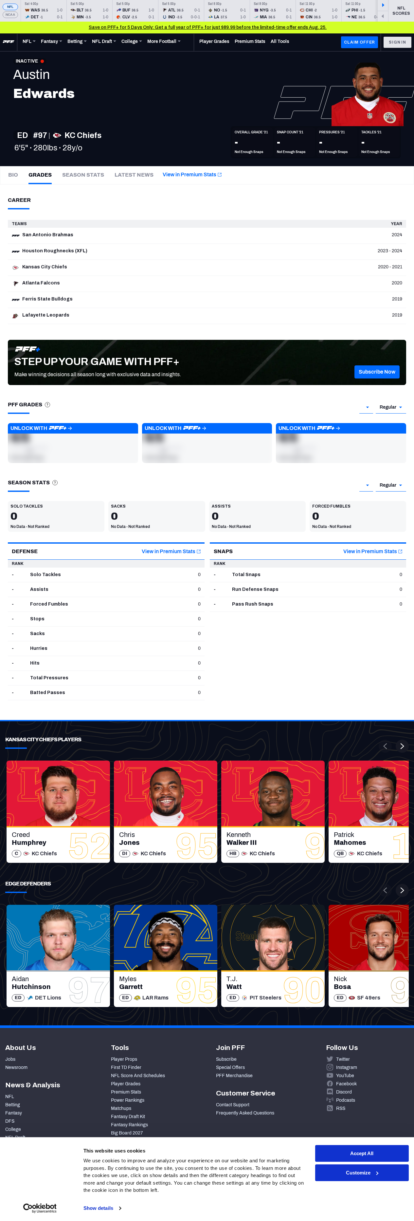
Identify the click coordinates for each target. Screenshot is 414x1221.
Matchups (121, 1108)
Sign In (397, 42)
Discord (344, 1092)
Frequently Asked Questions (245, 1113)
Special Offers (230, 1067)
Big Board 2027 (127, 1133)
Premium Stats (126, 1092)
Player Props (124, 1059)
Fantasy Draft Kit (128, 1116)
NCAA (10, 14)
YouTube (345, 1075)
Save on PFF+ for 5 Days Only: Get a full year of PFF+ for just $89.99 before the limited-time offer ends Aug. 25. (208, 27)
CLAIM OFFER (359, 42)
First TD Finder (126, 1067)
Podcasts (345, 1100)
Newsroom (16, 1067)
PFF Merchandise (234, 1075)
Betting (12, 1104)
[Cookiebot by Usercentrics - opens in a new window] (39, 1208)
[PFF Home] (8, 42)
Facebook (346, 1083)
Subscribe (226, 1059)
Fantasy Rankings (129, 1124)
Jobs (10, 1059)
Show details (98, 1208)
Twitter (343, 1059)
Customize (358, 1172)
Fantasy (13, 1113)
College (13, 1129)
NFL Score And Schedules (138, 1075)
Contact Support (232, 1104)
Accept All (361, 1153)
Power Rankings (127, 1100)
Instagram (346, 1067)
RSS (340, 1108)
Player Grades (125, 1083)
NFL (10, 7)
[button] (377, 372)
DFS (9, 1121)
